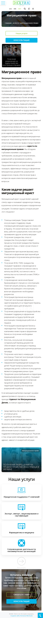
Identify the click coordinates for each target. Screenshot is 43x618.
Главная (8, 23)
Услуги (16, 23)
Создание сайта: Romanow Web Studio (21, 616)
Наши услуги (21, 33)
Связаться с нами (21, 594)
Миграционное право (30, 451)
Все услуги (21, 567)
